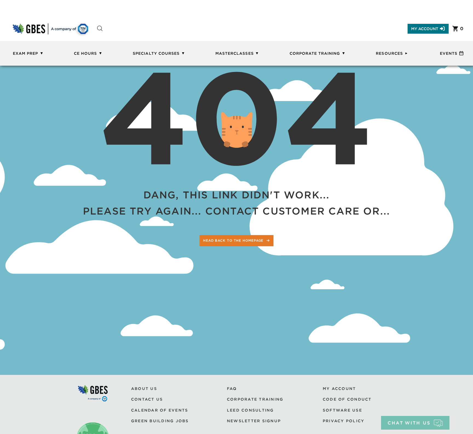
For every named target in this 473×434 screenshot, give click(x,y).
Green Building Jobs (160, 421)
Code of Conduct (347, 399)
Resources (389, 53)
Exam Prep (25, 53)
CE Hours (85, 53)
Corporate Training (315, 53)
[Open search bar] (100, 33)
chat (409, 423)
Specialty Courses (156, 53)
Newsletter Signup (254, 421)
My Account (424, 29)
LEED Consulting (250, 410)
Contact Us (147, 399)
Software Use (342, 410)
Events (448, 53)
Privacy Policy (343, 421)
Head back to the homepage (234, 240)
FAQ (232, 388)
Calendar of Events (159, 410)
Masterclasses (234, 53)
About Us (144, 388)
